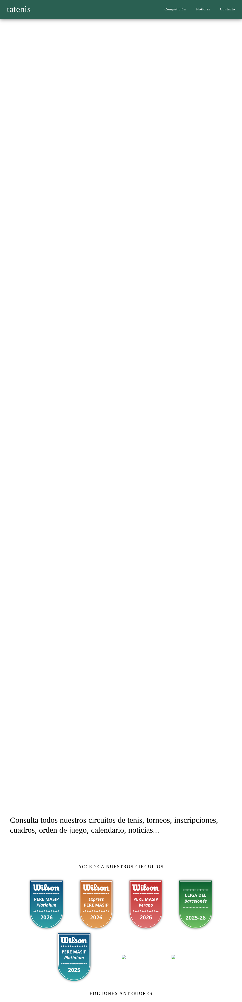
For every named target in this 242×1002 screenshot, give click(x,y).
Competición (175, 9)
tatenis (19, 9)
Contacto (227, 9)
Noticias (203, 9)
